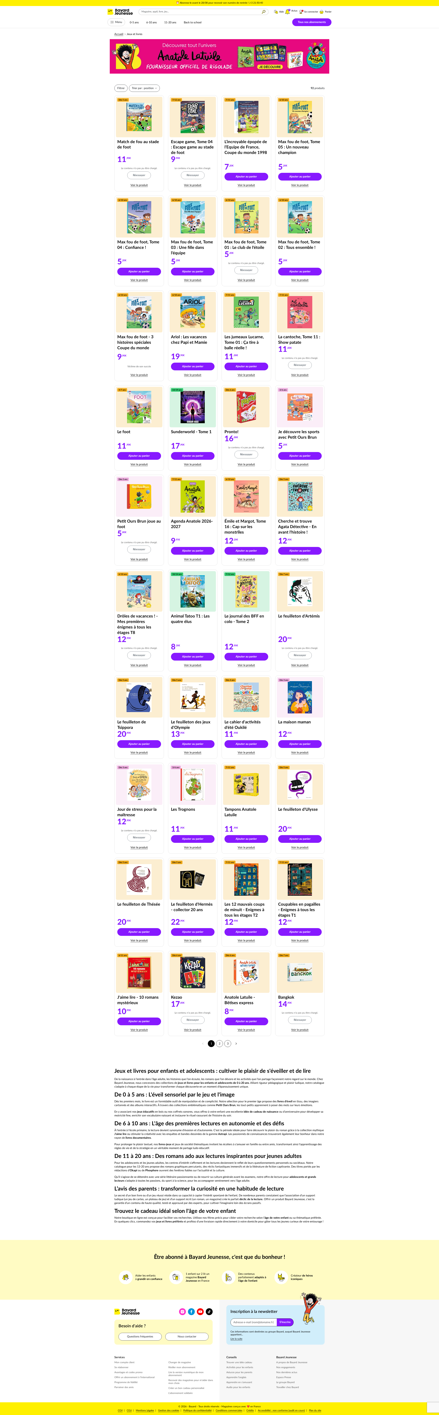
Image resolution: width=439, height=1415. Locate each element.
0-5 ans (134, 22)
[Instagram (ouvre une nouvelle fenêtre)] (182, 1311)
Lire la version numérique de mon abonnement (186, 1374)
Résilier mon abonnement (181, 1367)
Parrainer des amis (124, 1387)
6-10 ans (151, 22)
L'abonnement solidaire (180, 1393)
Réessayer (139, 175)
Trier (143, 88)
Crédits (250, 1410)
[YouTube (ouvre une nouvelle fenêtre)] (200, 1311)
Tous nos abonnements (312, 22)
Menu (118, 22)
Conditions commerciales (229, 1410)
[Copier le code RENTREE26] (264, 3)
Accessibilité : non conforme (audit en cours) (281, 1410)
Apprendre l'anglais (236, 1377)
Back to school (192, 22)
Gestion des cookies (168, 1410)
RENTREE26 (255, 3)
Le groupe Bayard (285, 1382)
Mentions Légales (145, 1410)
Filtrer (121, 88)
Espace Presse (284, 1377)
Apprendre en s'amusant (239, 1382)
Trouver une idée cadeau (239, 1362)
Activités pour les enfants (240, 1367)
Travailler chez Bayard (288, 1387)
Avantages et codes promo (128, 1372)
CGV (120, 1410)
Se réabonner (121, 1367)
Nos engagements (286, 1367)
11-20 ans (170, 22)
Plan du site (315, 1410)
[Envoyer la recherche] (264, 12)
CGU (129, 1410)
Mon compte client (124, 1362)
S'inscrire (285, 1322)
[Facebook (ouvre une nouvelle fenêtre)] (191, 1311)
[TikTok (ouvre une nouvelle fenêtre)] (209, 1311)
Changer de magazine (180, 1362)
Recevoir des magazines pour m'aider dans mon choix (190, 1381)
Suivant (236, 1043)
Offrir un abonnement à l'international (134, 1377)
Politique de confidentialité (197, 1410)
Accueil (118, 34)
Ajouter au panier (252, 177)
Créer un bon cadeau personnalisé (186, 1388)
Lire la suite (236, 1339)
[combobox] (199, 12)
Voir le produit (145, 185)
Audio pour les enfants (238, 1387)
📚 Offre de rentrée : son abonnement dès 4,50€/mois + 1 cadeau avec (211, 3)
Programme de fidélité (126, 1382)
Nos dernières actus (287, 1372)
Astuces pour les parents (239, 1372)
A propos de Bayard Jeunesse (291, 1362)
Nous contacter (187, 1336)
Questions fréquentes (140, 1336)
